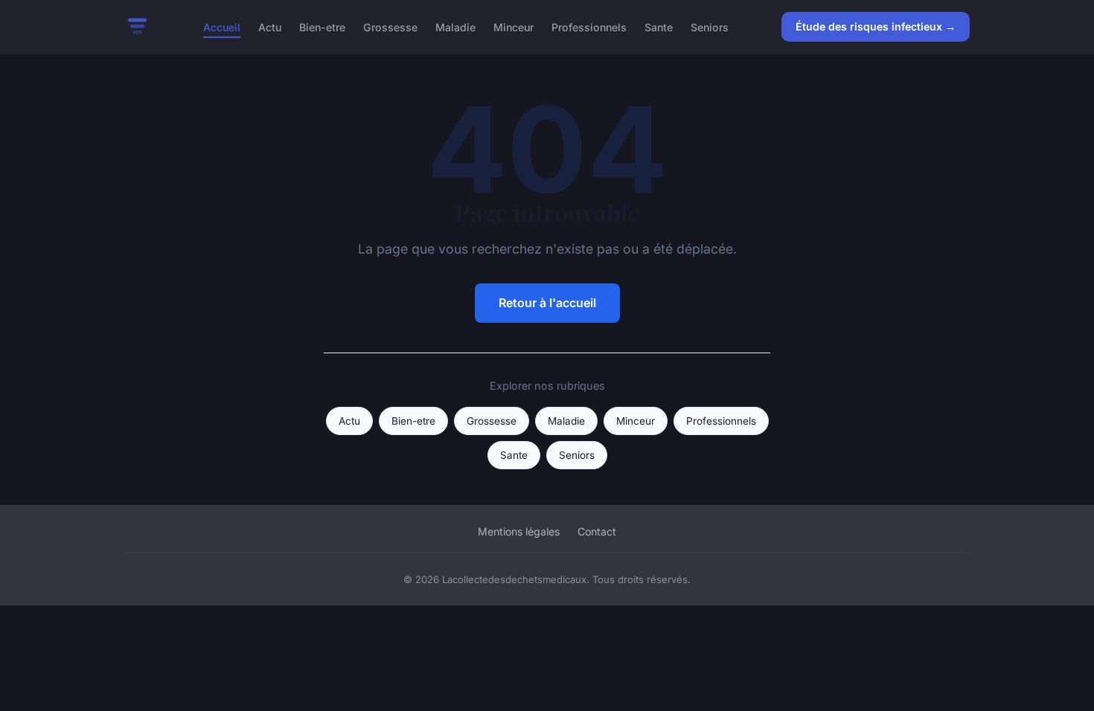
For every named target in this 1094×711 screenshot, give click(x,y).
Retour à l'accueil (547, 302)
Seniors (710, 26)
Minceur (513, 26)
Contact (597, 531)
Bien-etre (322, 26)
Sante (658, 26)
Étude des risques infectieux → (876, 26)
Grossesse (390, 26)
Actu (269, 26)
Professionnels (589, 26)
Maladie (455, 26)
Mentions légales (519, 531)
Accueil (221, 26)
